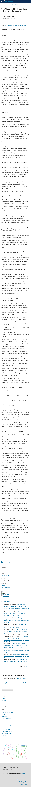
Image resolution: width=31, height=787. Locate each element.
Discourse (4, 735)
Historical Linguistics (6, 718)
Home (2, 4)
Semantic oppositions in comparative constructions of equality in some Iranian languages (15, 618)
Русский (4, 700)
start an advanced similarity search (16, 669)
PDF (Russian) (6, 562)
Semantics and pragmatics (7, 725)
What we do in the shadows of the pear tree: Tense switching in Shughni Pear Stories (15, 606)
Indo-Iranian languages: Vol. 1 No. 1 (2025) (19, 663)
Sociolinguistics (5, 720)
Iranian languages (6, 727)
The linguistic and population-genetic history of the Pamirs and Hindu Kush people (16, 638)
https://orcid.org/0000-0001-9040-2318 (9, 21)
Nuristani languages (6, 733)
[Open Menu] (1, 1)
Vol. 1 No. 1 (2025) (15, 4)
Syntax (3, 714)
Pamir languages (5, 587)
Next (27, 666)
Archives (7, 4)
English (4, 698)
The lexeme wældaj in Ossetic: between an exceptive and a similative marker (15, 661)
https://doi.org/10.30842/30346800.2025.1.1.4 (15, 25)
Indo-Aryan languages (7, 731)
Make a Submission (7, 690)
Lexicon (3, 722)
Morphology (4, 585)
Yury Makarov (24, 773)
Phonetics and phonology (7, 712)
